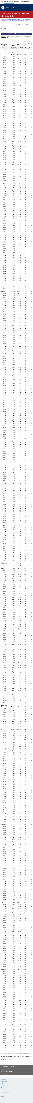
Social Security (10, 7)
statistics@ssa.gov (18, 1059)
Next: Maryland (5, 1074)
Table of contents (6, 1071)
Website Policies (5, 1092)
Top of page (4, 1069)
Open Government (5, 1085)
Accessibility (4, 1081)
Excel (19, 24)
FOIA (2, 1083)
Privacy (3, 1088)
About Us (3, 1079)
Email (13, 24)
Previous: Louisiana (8, 1066)
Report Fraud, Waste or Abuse (8, 1090)
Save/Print (27, 24)
